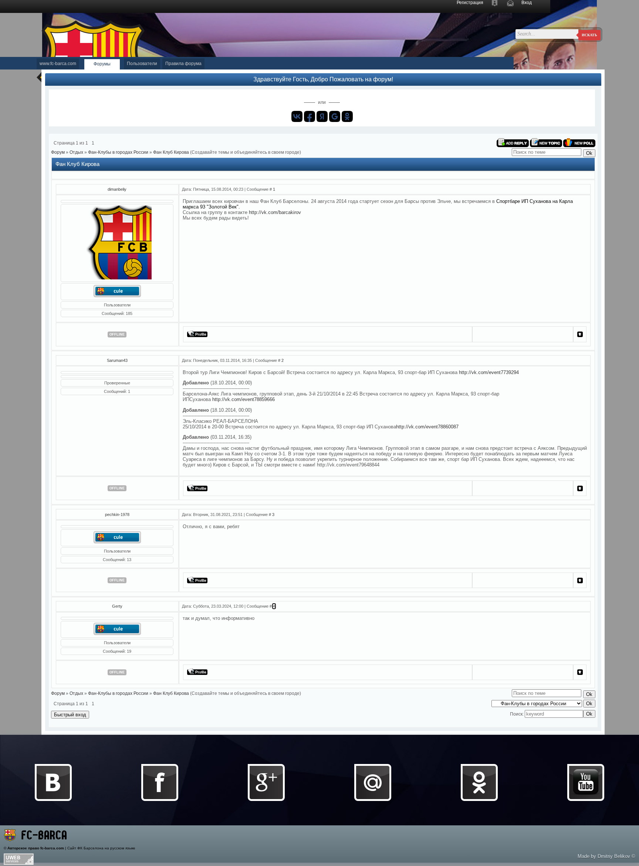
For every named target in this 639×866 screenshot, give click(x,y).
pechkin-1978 (117, 514)
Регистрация (470, 2)
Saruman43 (117, 360)
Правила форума (183, 63)
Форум (58, 152)
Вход (526, 2)
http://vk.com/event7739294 (489, 372)
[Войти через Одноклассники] (347, 116)
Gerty (117, 606)
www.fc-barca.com (58, 63)
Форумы (102, 64)
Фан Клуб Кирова (171, 152)
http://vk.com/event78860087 (427, 426)
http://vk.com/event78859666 (243, 399)
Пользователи (142, 63)
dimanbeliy (117, 189)
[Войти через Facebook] (309, 116)
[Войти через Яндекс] (322, 116)
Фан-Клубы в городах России (118, 152)
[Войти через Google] (334, 116)
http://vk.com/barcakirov (275, 212)
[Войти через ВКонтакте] (296, 116)
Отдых (76, 152)
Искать (589, 35)
